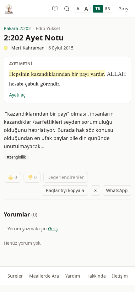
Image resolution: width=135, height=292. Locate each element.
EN (108, 8)
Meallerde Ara (44, 276)
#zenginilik (16, 157)
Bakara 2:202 (17, 28)
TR (97, 8)
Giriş (123, 9)
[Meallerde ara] (67, 9)
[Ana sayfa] (9, 9)
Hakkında (96, 276)
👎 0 (32, 177)
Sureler (15, 276)
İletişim (120, 276)
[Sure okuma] (55, 9)
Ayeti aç (17, 95)
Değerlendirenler (65, 177)
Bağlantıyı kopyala (65, 190)
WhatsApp (117, 190)
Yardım (72, 276)
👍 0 (12, 177)
